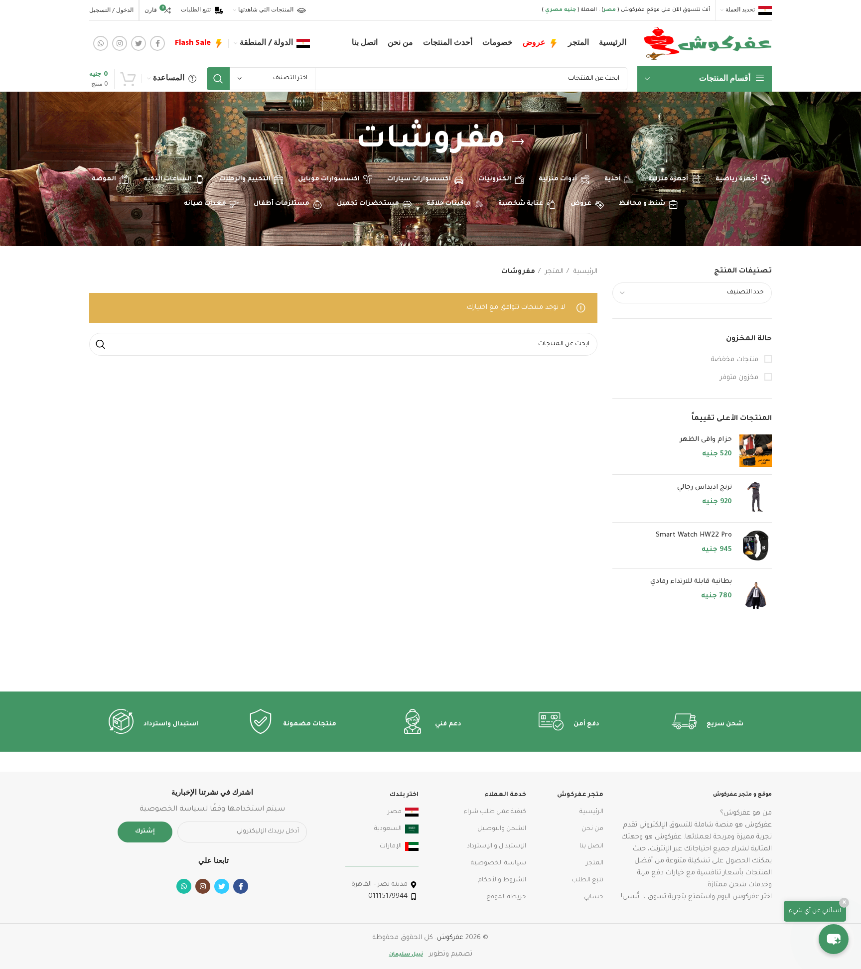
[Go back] (518, 142)
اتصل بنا (591, 846)
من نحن (592, 829)
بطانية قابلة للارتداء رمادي (691, 581)
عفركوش (449, 938)
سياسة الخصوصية (498, 863)
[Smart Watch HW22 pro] (755, 545)
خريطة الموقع (506, 897)
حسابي (593, 897)
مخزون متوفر (740, 378)
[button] (834, 939)
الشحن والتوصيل (501, 829)
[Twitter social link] (138, 43)
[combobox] (692, 292)
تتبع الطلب (587, 880)
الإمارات (391, 846)
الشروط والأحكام (502, 880)
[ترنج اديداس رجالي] (755, 498)
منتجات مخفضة (735, 360)
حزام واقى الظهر (706, 439)
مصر (395, 812)
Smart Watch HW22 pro (694, 535)
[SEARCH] (218, 78)
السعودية (388, 829)
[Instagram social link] (119, 43)
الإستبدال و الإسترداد (496, 846)
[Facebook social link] (157, 43)
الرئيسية (584, 272)
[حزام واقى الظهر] (755, 450)
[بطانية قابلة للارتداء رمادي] (755, 592)
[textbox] (745, 292)
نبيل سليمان (406, 955)
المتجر (553, 272)
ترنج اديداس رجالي (704, 487)
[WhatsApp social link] (100, 43)
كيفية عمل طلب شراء (495, 812)
